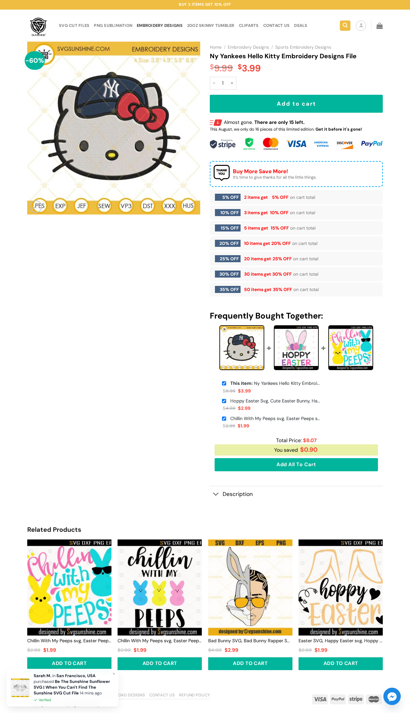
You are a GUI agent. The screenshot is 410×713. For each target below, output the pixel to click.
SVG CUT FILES (74, 25)
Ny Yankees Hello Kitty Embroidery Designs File (275, 383)
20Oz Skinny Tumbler (210, 25)
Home (216, 47)
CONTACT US (276, 25)
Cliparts (249, 25)
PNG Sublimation (113, 25)
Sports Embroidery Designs (303, 47)
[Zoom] (35, 206)
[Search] (345, 25)
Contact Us (162, 695)
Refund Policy (194, 695)
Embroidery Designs (160, 25)
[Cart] (379, 26)
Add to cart (296, 104)
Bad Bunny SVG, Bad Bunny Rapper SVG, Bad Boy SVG (250, 641)
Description (238, 494)
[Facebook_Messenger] (392, 696)
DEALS (300, 25)
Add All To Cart (296, 464)
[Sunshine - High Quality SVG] (38, 26)
